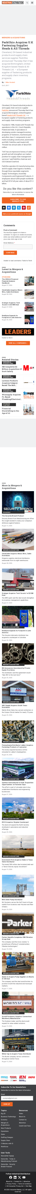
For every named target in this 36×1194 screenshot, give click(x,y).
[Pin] (24, 208)
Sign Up (7, 1104)
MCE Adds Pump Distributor (12, 900)
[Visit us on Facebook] (10, 1177)
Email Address (9, 243)
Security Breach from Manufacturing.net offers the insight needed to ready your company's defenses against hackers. (18, 521)
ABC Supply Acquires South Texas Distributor (14, 706)
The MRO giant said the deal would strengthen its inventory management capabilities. (18, 599)
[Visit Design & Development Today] (4, 1077)
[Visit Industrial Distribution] (4, 1080)
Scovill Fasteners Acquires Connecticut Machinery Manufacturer (17, 1017)
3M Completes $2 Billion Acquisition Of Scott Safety (12, 369)
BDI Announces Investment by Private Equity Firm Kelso (16, 669)
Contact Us (18, 1181)
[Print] (4, 208)
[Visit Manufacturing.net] (13, 1080)
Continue (10, 253)
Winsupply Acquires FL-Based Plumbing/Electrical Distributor (11, 397)
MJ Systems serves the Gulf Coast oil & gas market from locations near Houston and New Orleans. (17, 904)
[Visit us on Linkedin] (15, 1177)
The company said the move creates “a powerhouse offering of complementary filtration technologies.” (15, 944)
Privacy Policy (11, 1184)
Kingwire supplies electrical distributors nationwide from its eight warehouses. (16, 559)
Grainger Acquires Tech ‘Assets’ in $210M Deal (11, 304)
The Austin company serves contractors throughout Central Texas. (15, 1058)
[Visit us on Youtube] (23, 1177)
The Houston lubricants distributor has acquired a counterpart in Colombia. (15, 636)
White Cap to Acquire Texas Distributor (16, 1054)
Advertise (27, 1181)
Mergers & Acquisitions (13, 38)
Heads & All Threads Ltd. (16, 115)
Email (3, 1094)
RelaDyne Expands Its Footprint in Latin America (11, 316)
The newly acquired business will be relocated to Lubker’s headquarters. (14, 751)
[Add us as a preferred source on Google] (29, 208)
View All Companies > (18, 343)
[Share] (9, 208)
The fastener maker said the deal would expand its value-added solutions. (15, 1022)
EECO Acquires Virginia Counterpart (15, 822)
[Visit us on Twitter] (19, 1177)
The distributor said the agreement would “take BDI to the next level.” (16, 674)
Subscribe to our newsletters (18, 200)
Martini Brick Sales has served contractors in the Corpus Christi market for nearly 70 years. (17, 711)
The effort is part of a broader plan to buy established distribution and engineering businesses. (16, 789)
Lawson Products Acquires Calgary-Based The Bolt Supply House (10, 383)
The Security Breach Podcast (13, 516)
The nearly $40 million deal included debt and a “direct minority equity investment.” (17, 866)
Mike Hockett (10, 82)
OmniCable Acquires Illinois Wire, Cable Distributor (12, 291)
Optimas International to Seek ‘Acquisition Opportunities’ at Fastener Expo (17, 783)
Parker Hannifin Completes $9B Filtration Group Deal (17, 938)
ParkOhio (5, 110)
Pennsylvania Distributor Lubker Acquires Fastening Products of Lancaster (17, 746)
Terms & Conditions (24, 1184)
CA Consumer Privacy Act (15, 1186)
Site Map (29, 1186)
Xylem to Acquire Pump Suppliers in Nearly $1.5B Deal (18, 978)
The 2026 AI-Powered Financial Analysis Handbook (10, 281)
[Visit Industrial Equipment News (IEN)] (22, 1077)
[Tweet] (19, 208)
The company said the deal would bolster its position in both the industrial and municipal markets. (17, 984)
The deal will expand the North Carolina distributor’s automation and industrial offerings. (15, 827)
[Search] (27, 3)
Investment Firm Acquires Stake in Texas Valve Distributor (17, 861)
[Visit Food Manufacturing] (13, 1077)
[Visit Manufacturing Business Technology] (22, 1080)
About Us (9, 1181)
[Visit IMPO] (31, 1077)
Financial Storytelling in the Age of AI (10, 410)
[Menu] (32, 3)
